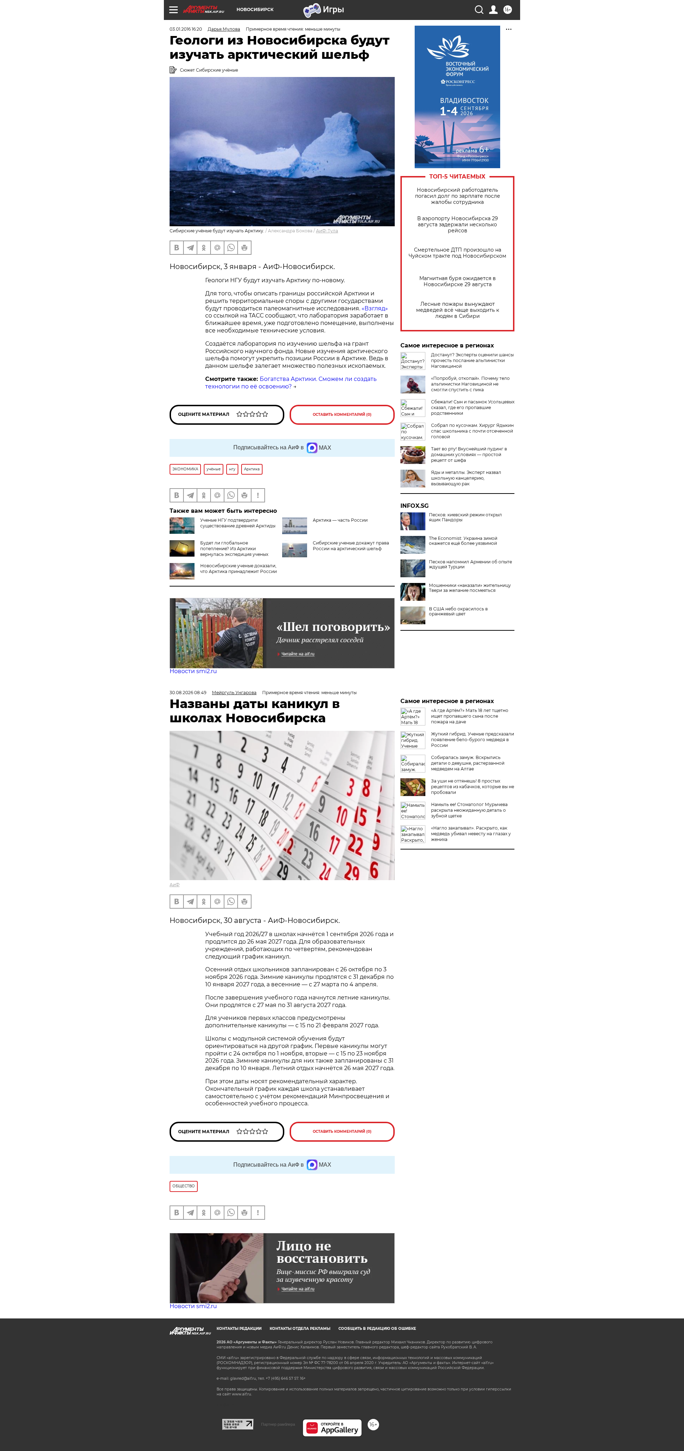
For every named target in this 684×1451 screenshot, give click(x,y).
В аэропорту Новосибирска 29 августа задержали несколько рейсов (457, 225)
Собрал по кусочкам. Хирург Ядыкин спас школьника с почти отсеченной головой (472, 431)
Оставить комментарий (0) (342, 414)
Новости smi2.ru (193, 671)
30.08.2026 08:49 (188, 692)
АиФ (175, 884)
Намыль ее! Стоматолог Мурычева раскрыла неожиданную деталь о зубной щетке (469, 810)
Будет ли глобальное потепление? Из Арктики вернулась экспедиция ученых (234, 548)
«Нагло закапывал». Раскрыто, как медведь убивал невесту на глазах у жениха (471, 833)
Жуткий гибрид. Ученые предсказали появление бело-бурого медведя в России (472, 739)
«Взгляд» (375, 308)
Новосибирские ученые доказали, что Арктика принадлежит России (238, 568)
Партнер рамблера (278, 1424)
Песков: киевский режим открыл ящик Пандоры (465, 517)
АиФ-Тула (327, 230)
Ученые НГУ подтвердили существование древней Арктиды (237, 522)
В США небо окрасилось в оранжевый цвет (458, 611)
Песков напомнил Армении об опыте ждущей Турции (470, 564)
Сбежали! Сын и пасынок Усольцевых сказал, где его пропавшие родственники (472, 407)
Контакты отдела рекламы (300, 1328)
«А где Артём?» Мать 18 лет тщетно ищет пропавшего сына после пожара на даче (469, 716)
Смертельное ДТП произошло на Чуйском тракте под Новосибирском (457, 253)
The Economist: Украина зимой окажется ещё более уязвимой (463, 541)
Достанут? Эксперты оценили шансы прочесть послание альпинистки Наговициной (472, 360)
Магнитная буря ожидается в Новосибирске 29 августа (457, 281)
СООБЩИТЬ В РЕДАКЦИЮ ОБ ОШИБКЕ (377, 1328)
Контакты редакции (239, 1328)
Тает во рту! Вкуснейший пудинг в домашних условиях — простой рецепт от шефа (469, 454)
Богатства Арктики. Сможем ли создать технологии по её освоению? (291, 383)
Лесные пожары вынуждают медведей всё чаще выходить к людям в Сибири (457, 310)
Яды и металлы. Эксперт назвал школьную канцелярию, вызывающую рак (466, 478)
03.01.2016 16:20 (186, 29)
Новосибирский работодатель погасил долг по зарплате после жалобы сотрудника (457, 196)
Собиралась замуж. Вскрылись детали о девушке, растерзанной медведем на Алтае (467, 763)
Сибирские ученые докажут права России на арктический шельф (351, 545)
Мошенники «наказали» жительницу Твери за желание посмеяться (470, 588)
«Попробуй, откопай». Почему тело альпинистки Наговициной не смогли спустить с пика (470, 384)
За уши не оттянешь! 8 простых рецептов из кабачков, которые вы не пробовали (472, 786)
